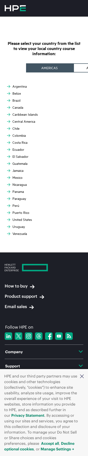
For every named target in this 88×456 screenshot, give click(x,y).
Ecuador (18, 149)
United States (22, 220)
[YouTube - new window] (59, 336)
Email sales (16, 306)
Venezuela (19, 234)
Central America (23, 121)
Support (12, 366)
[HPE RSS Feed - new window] (69, 336)
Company (14, 351)
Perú (15, 206)
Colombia (19, 135)
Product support (21, 296)
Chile (15, 128)
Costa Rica (19, 142)
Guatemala (19, 163)
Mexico (17, 178)
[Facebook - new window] (49, 336)
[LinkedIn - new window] (8, 336)
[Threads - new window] (38, 336)
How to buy (16, 286)
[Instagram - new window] (28, 336)
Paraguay (19, 199)
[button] (82, 376)
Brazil (16, 100)
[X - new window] (18, 336)
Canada (17, 107)
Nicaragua (19, 185)
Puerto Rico (20, 213)
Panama (18, 192)
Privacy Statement (27, 415)
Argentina (19, 86)
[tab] (50, 68)
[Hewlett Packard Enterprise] (15, 8)
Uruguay (18, 227)
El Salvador (20, 156)
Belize (16, 93)
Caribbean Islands (25, 114)
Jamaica (17, 170)
